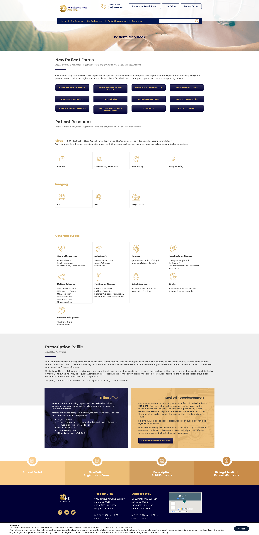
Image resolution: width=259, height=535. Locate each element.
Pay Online (171, 6)
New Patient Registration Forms (97, 473)
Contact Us (137, 21)
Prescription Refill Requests (162, 473)
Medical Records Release (148, 99)
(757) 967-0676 (115, 7)
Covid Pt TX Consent (186, 108)
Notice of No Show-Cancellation (72, 108)
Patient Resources (117, 21)
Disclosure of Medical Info (72, 99)
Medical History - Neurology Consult (110, 88)
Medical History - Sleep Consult (148, 87)
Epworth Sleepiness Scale (186, 87)
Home (63, 21)
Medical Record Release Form (156, 440)
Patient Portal (191, 6)
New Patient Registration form (72, 87)
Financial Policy (110, 99)
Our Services (77, 21)
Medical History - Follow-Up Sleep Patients (110, 109)
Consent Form (148, 108)
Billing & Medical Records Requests (226, 473)
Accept (241, 528)
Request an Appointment (144, 6)
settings (165, 532)
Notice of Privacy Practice (187, 99)
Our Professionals (95, 21)
